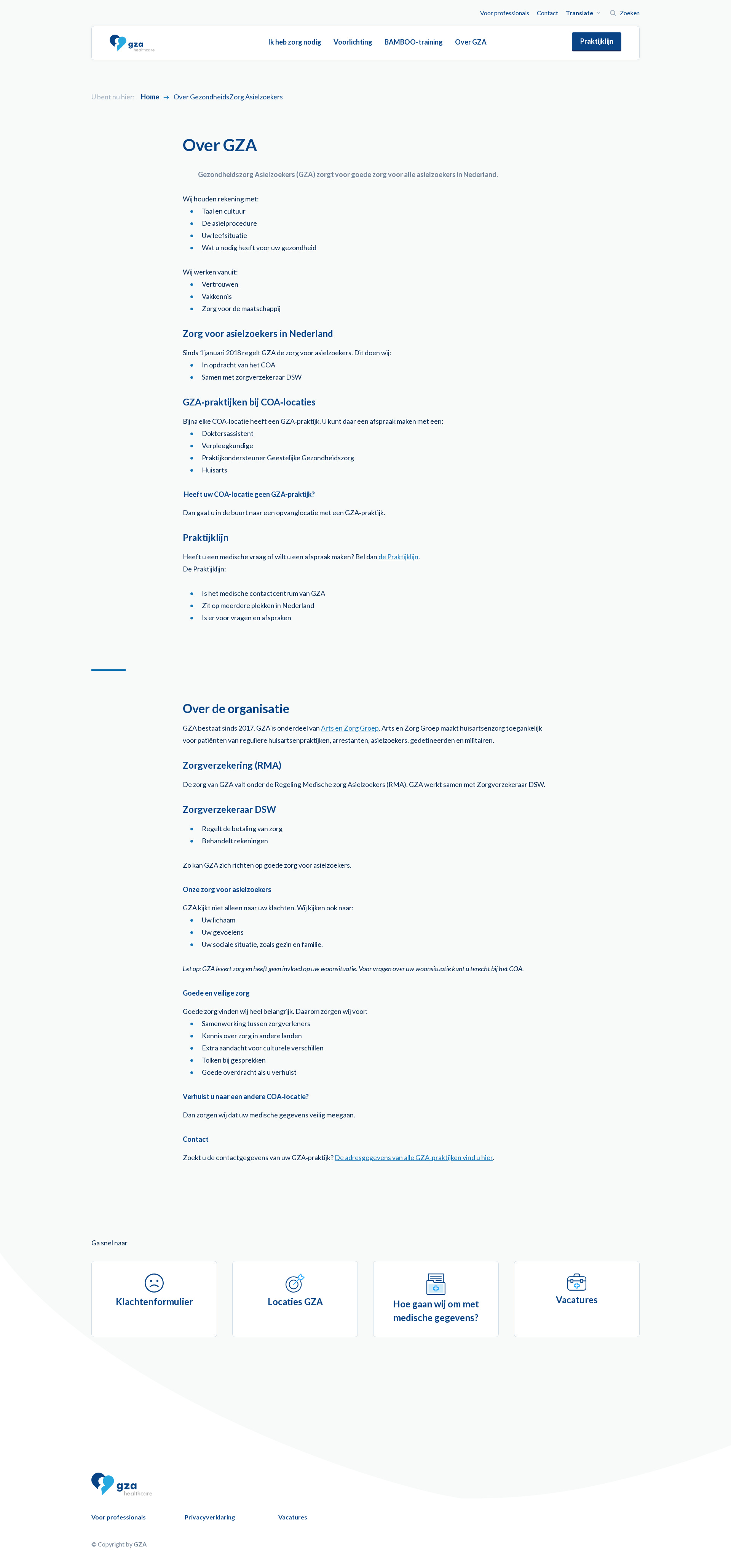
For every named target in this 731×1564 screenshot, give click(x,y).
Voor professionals (504, 12)
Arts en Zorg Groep (350, 728)
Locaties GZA (295, 1301)
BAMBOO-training (414, 42)
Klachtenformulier (154, 1301)
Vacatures (577, 1299)
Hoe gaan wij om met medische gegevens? (436, 1310)
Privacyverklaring (210, 1517)
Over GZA (471, 42)
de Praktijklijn (398, 556)
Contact (547, 12)
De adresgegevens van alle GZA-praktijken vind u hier (414, 1157)
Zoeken (630, 12)
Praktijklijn (596, 41)
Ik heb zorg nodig (294, 42)
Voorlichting (353, 42)
